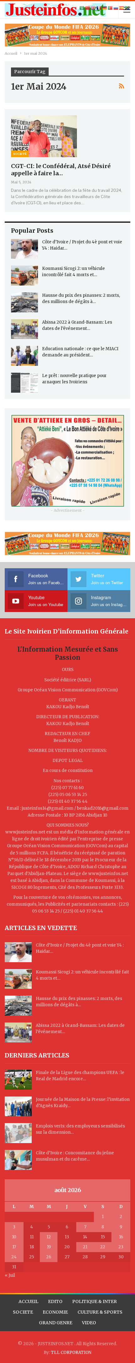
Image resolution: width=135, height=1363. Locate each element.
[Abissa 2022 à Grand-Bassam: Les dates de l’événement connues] (24, 329)
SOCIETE (23, 1312)
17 (14, 1247)
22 (102, 1247)
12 (48, 1237)
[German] (105, 8)
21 (85, 1247)
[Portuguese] (110, 8)
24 (14, 1257)
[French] (99, 8)
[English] (93, 8)
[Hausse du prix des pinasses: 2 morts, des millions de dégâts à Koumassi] (24, 302)
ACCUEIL (28, 1301)
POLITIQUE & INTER (94, 1301)
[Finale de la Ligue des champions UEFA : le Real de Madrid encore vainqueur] (18, 1080)
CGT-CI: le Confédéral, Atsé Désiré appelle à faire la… (61, 169)
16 (121, 1237)
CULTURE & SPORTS (100, 1312)
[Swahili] (127, 8)
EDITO (55, 1301)
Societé (20, 154)
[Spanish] (122, 8)
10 (14, 1237)
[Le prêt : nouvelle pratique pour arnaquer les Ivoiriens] (24, 383)
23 (120, 1247)
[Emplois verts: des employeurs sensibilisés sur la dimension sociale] (18, 1133)
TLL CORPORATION (71, 1352)
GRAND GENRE (55, 1323)
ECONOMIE (55, 1312)
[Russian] (116, 8)
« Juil (10, 1275)
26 (48, 1257)
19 (49, 1247)
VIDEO (89, 1323)
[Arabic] (82, 8)
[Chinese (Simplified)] (88, 8)
